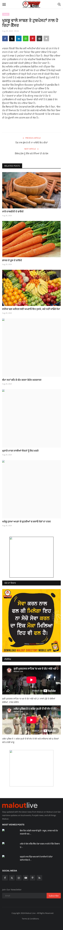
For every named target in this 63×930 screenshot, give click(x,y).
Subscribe (54, 895)
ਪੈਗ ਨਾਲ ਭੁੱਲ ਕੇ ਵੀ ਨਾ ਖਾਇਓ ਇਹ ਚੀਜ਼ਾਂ (31, 142)
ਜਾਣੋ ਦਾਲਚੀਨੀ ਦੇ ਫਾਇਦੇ (13, 211)
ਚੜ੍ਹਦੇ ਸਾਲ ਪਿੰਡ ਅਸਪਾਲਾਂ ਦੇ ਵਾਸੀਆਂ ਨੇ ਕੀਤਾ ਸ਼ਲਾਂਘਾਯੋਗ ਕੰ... (36, 858)
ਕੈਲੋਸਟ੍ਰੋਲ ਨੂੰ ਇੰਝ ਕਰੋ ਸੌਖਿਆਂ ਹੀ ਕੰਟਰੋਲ (31, 153)
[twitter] (12, 878)
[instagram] (19, 878)
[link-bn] (31, 557)
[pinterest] (32, 878)
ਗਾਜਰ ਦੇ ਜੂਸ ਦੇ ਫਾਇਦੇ (12, 260)
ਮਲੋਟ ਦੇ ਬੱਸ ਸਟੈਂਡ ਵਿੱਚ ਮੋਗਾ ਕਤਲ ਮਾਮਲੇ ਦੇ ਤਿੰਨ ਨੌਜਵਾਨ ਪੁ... (40, 845)
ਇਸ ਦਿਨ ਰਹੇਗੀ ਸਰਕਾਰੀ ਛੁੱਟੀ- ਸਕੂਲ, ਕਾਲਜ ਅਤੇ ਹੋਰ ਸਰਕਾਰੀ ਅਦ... (39, 832)
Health (5, 14)
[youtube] (25, 878)
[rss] (39, 878)
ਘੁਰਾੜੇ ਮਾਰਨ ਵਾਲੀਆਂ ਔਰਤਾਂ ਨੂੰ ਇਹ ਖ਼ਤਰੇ (20, 450)
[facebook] (5, 878)
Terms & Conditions (30, 918)
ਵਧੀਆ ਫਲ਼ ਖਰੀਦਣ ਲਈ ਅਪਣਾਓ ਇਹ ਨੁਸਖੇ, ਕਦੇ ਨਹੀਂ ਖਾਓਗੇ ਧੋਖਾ (31, 309)
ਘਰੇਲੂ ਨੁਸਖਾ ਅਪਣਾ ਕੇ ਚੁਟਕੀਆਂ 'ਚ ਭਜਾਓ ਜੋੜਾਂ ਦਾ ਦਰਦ (26, 521)
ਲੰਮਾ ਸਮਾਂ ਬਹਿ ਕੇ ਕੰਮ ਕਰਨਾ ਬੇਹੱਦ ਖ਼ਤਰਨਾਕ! (21, 379)
